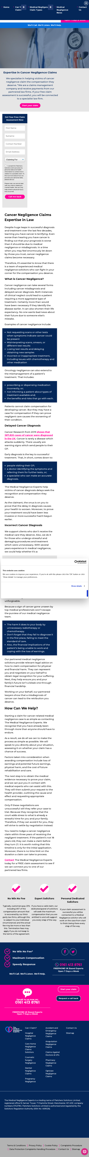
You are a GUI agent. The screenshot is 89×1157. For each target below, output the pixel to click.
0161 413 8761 (71, 965)
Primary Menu (86, 3)
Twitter (73, 951)
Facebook (65, 951)
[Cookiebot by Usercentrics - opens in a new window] (76, 562)
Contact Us (83, 8)
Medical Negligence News (62, 10)
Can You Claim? (19, 8)
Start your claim (30, 105)
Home (6, 7)
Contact (9, 860)
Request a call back (68, 998)
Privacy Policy (19, 179)
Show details (76, 586)
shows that (29, 435)
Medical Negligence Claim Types (40, 8)
